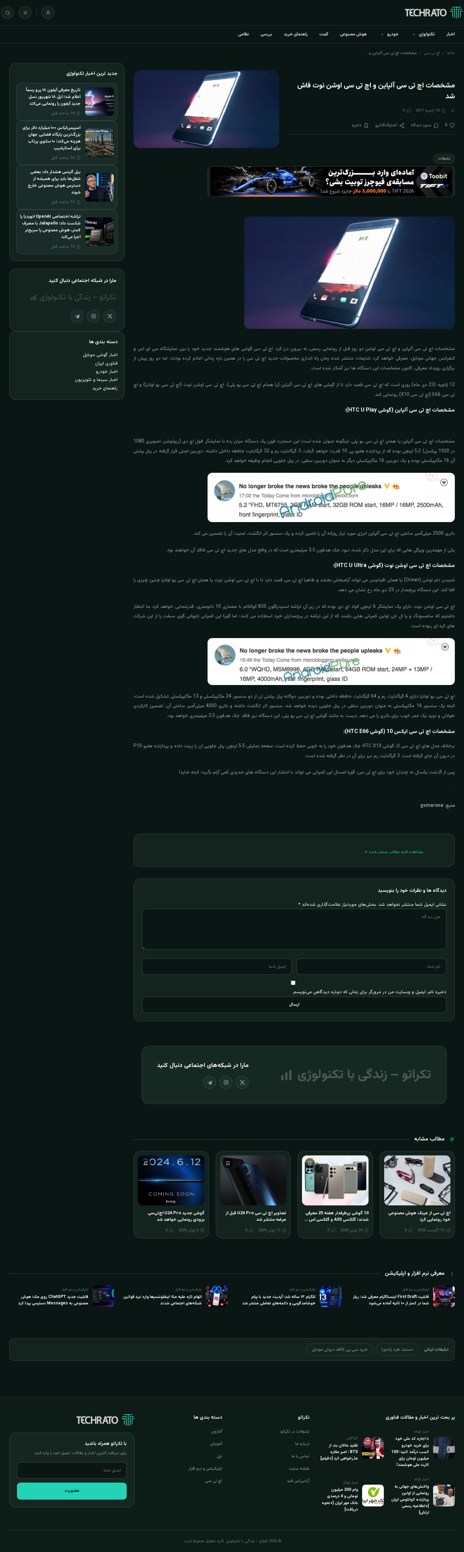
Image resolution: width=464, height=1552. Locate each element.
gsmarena (431, 806)
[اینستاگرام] (225, 1082)
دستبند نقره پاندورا (397, 1349)
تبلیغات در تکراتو (295, 1431)
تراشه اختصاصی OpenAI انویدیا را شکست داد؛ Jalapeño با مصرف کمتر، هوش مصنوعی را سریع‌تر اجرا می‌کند (50, 226)
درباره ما (302, 1443)
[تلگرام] (209, 1082)
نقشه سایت (299, 1468)
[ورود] (47, 12)
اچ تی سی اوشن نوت (234, 580)
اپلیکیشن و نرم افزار (205, 1468)
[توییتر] (242, 1082)
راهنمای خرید (296, 34)
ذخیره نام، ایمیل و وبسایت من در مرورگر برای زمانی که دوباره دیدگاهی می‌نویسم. (369, 992)
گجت (323, 34)
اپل (219, 1456)
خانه (451, 53)
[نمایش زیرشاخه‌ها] (413, 34)
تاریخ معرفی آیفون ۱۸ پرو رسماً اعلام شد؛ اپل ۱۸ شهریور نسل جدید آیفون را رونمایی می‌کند (53, 97)
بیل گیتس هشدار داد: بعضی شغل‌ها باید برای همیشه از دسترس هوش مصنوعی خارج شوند (54, 182)
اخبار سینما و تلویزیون (96, 379)
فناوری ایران (106, 363)
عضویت (72, 1490)
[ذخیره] (392, 1163)
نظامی (243, 34)
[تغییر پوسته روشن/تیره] (25, 12)
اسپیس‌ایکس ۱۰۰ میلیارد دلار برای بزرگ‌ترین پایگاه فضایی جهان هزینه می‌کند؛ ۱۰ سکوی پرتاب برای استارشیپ (51, 138)
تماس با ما (300, 1456)
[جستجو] (7, 12)
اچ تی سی (432, 53)
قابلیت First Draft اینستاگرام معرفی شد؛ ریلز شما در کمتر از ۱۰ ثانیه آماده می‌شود (391, 1300)
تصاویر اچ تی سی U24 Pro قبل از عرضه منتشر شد (256, 1216)
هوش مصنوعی (353, 34)
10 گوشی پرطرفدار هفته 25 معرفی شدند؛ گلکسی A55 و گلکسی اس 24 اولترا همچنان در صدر (336, 1220)
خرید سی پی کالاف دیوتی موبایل (340, 1349)
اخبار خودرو (107, 371)
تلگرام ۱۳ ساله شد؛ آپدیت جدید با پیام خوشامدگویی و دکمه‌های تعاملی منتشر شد (279, 1300)
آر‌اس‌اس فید (298, 1481)
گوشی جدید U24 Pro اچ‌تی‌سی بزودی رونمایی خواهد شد (176, 1216)
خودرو (392, 34)
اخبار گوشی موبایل (100, 354)
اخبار (450, 34)
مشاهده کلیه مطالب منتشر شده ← (393, 852)
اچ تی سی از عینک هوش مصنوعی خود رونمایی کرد (419, 1216)
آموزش (216, 1443)
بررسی (266, 34)
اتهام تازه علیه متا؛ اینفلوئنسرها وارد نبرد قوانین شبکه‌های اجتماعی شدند (162, 1300)
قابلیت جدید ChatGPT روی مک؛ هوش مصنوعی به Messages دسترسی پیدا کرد (53, 1300)
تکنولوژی (427, 34)
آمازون (216, 1431)
